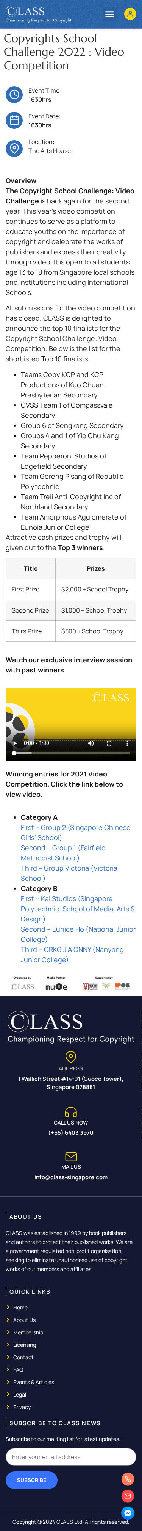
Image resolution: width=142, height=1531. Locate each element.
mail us (71, 1166)
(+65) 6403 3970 (71, 1133)
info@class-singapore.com (71, 1177)
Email (128, 1502)
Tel (128, 1485)
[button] (110, 14)
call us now (71, 1122)
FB (128, 1519)
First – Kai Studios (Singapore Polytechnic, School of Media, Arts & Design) (78, 908)
